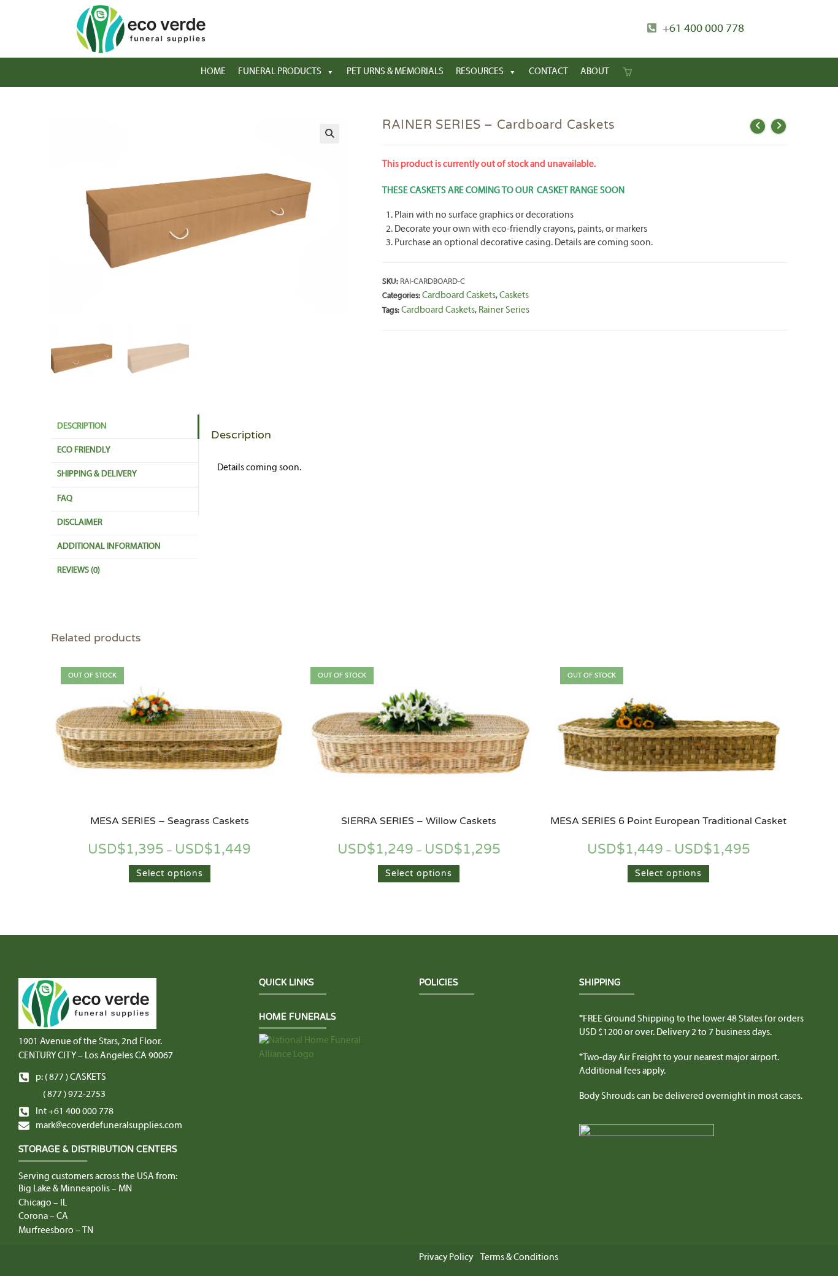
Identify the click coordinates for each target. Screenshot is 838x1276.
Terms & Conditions (519, 1258)
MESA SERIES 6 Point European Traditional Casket (668, 821)
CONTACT (548, 72)
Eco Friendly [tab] (83, 450)
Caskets (514, 295)
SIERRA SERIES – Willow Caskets (418, 821)
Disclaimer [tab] (79, 522)
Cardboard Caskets (459, 295)
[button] (329, 133)
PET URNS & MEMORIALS (395, 72)
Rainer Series (504, 310)
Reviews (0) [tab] (78, 570)
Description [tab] (82, 426)
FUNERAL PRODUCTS (279, 72)
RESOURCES (480, 72)
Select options (169, 873)
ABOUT (594, 72)
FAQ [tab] (64, 498)
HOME (213, 72)
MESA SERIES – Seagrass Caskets (169, 821)
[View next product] (778, 126)
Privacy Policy (446, 1258)
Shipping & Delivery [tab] (97, 474)
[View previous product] (757, 126)
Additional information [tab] (109, 546)
